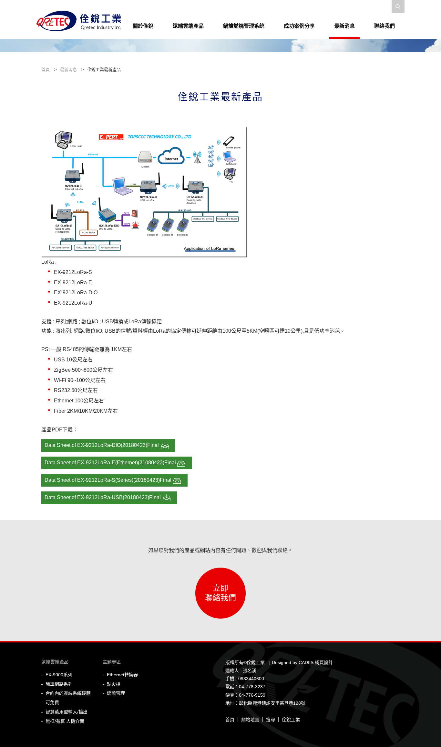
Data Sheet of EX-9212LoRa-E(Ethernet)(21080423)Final (110, 462)
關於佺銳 (143, 26)
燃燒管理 (116, 693)
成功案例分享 (299, 26)
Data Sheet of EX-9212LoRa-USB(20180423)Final (103, 497)
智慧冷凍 (287, 38)
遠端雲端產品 (188, 26)
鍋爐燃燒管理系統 (243, 26)
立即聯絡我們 (220, 590)
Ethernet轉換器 (122, 674)
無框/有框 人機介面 (65, 721)
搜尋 (270, 719)
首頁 (229, 719)
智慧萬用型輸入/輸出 (66, 711)
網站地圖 (250, 719)
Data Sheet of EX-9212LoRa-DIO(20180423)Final (102, 445)
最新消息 (344, 26)
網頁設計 (324, 662)
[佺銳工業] (81, 24)
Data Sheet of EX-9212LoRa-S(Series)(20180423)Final (108, 480)
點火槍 (113, 684)
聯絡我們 (384, 26)
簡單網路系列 (59, 684)
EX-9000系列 (59, 674)
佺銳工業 (291, 719)
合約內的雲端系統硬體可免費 (68, 698)
